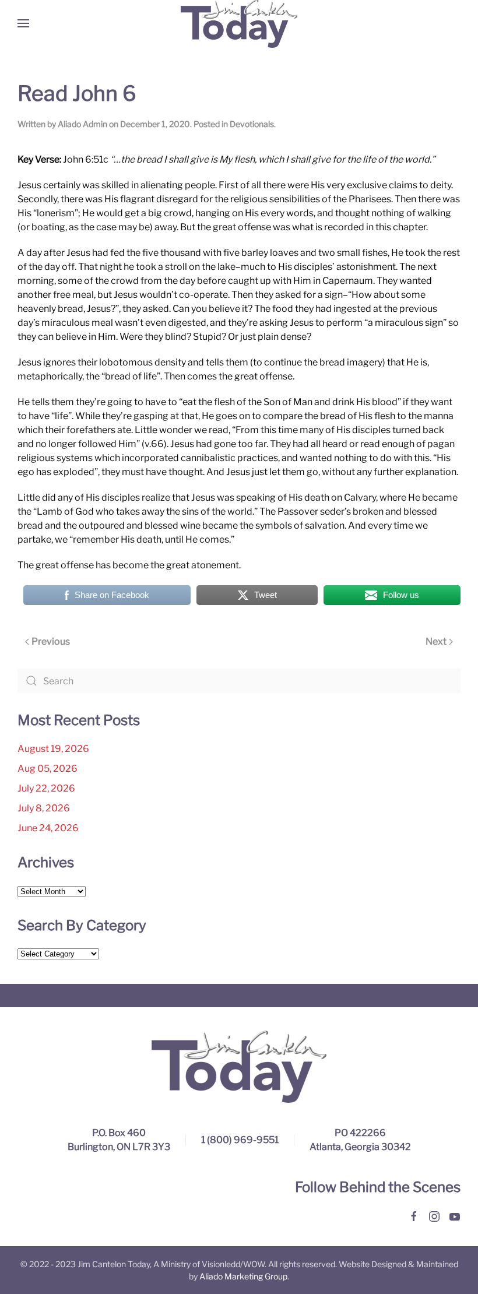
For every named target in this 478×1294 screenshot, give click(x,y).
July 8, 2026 (43, 808)
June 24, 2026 (48, 828)
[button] (23, 23)
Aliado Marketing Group (243, 1276)
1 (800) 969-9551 (240, 1139)
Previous (50, 641)
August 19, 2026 (53, 748)
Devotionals (252, 124)
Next (436, 641)
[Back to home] (239, 23)
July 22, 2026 (46, 788)
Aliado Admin (82, 124)
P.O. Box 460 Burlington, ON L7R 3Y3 (119, 1139)
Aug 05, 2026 (47, 768)
